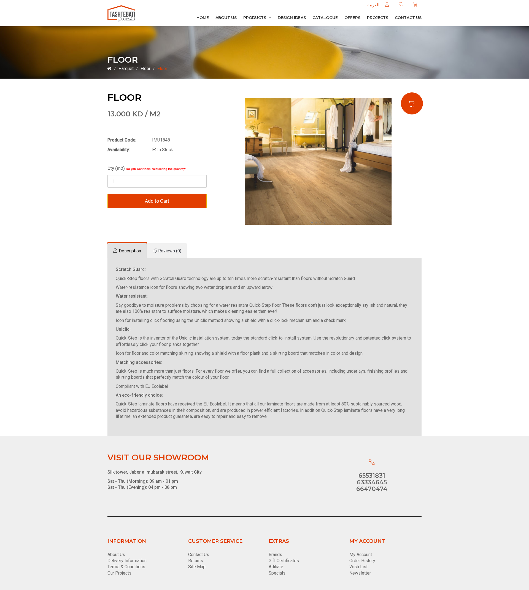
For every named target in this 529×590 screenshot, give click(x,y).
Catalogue (325, 17)
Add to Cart (157, 201)
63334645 (372, 482)
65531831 (371, 475)
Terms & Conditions (126, 566)
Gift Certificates (284, 560)
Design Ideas (292, 17)
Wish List (358, 566)
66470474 (371, 489)
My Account (360, 554)
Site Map (197, 566)
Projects (377, 17)
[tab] (127, 250)
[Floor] (318, 161)
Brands (275, 554)
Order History (362, 560)
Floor (145, 68)
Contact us (408, 17)
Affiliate (276, 566)
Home (202, 17)
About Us (226, 17)
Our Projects (119, 573)
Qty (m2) (146, 168)
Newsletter (360, 573)
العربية (373, 4)
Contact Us (198, 554)
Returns (195, 560)
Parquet (126, 68)
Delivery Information (127, 560)
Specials (277, 573)
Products (255, 17)
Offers (352, 17)
